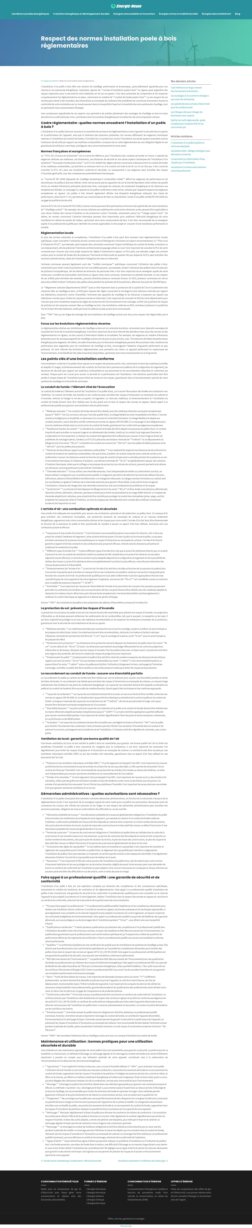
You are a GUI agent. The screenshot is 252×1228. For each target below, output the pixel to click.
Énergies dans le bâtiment (216, 13)
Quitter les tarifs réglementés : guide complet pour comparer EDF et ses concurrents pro (188, 124)
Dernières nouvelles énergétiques (30, 13)
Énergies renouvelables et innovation (134, 13)
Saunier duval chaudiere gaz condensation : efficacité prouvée (72, 1160)
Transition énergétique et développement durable (81, 13)
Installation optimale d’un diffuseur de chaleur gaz (141, 1160)
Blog (237, 13)
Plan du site (126, 1226)
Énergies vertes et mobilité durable (178, 13)
